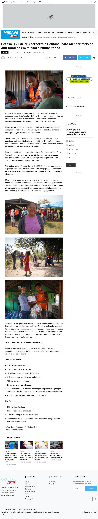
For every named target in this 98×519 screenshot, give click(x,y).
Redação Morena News (16, 58)
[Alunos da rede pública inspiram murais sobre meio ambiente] (41, 445)
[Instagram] (94, 1)
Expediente (52, 481)
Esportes (28, 489)
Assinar (90, 488)
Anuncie (51, 484)
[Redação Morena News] (3, 58)
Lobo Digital (93, 512)
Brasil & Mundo (30, 491)
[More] (94, 57)
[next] (95, 37)
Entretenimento (30, 486)
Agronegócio (29, 499)
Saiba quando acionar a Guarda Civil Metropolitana (51, 37)
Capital (5, 52)
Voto (70, 165)
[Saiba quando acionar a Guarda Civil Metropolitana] (56, 445)
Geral (27, 496)
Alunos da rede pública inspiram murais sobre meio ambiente (41, 457)
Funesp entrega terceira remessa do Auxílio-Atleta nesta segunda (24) (11, 458)
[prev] (91, 37)
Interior (27, 484)
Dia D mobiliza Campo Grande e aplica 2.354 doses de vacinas (26, 457)
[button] (94, 32)
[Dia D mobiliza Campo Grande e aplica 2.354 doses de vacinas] (26, 445)
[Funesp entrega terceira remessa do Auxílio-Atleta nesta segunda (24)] (11, 445)
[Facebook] (89, 499)
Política (27, 494)
